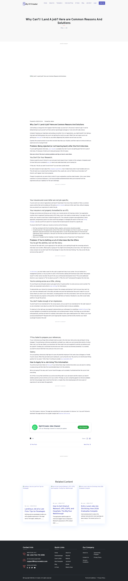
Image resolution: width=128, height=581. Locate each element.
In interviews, (33, 271)
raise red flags (53, 286)
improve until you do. (64, 413)
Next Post (87, 444)
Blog (83, 3)
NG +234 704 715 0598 (36, 555)
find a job (49, 365)
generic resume (60, 205)
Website (68, 558)
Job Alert (88, 3)
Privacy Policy (97, 557)
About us (51, 3)
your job (49, 162)
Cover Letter (58, 558)
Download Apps (59, 555)
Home (45, 3)
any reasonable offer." (67, 359)
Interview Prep (69, 3)
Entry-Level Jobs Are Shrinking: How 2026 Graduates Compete (90, 508)
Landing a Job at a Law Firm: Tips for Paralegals (35, 510)
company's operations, (56, 169)
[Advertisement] (68, 55)
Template (59, 3)
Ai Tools (77, 3)
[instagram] (29, 568)
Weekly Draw (69, 567)
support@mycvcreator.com (37, 561)
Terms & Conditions (85, 561)
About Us (68, 553)
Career (67, 564)
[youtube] (34, 568)
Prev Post (34, 444)
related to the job (83, 309)
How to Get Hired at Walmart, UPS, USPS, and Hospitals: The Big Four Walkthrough (63, 510)
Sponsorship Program (97, 553)
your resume (52, 149)
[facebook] (27, 568)
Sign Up (102, 3)
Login (95, 3)
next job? (39, 137)
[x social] (32, 568)
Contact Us (86, 557)
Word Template (59, 561)
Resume (68, 555)
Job (66, 28)
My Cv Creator (37, 578)
